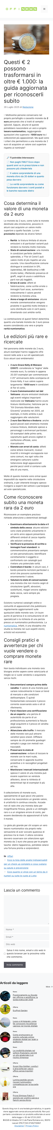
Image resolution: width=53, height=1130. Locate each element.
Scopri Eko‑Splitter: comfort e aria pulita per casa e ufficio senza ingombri (25, 1068)
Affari (10, 856)
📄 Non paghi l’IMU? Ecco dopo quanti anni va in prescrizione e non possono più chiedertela (25, 165)
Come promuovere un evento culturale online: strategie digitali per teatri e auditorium (25, 1038)
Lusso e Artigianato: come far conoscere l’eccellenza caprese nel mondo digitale (25, 1023)
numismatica (10, 625)
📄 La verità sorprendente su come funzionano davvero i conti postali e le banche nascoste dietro (25, 187)
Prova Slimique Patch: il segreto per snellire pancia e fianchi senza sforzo (26, 1097)
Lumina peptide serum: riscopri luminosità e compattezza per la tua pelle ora (25, 1083)
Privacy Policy (32, 1126)
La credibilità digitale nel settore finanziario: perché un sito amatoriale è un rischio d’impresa (25, 1054)
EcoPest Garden (20, 1010)
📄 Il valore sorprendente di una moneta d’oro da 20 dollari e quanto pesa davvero (25, 176)
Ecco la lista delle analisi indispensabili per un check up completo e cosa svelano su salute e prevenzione (25, 864)
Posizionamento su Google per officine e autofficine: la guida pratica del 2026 (25, 997)
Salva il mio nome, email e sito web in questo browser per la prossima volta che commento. (26, 953)
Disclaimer (19, 1126)
